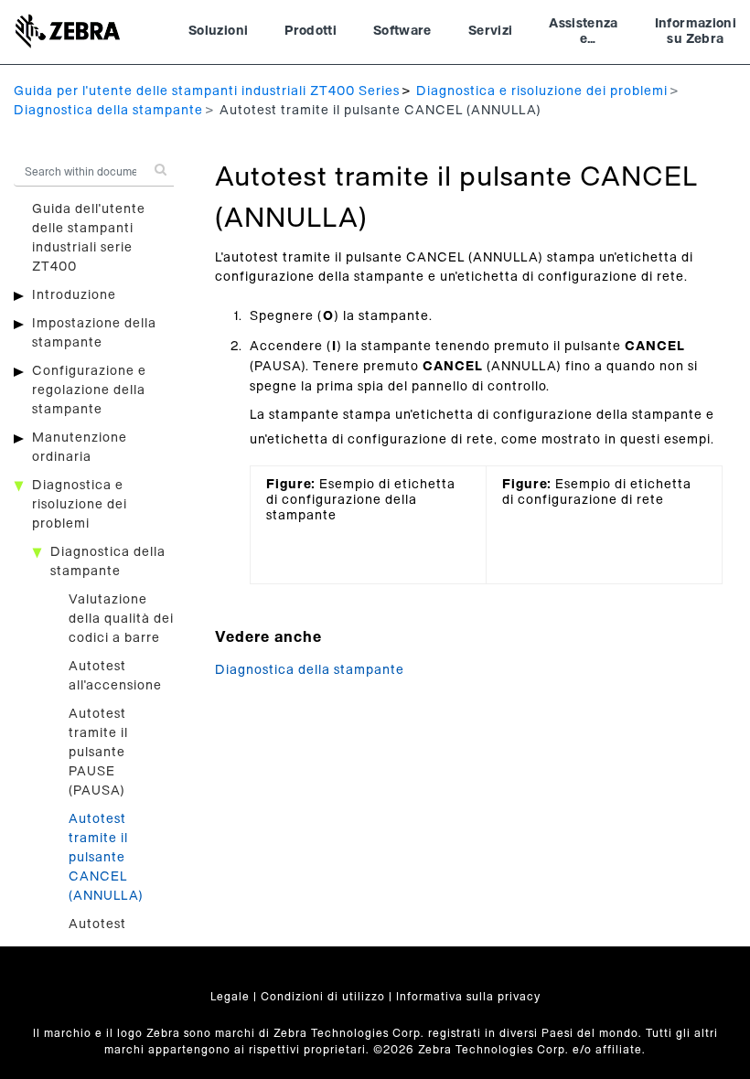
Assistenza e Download (583, 33)
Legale (230, 996)
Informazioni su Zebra (695, 32)
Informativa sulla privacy (468, 996)
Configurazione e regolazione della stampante (89, 390)
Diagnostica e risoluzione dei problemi (542, 91)
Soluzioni (218, 31)
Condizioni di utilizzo (323, 996)
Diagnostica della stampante (108, 110)
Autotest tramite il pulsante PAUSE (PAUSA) (98, 752)
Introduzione (74, 295)
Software (402, 31)
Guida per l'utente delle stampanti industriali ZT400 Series (207, 91)
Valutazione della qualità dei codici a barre (121, 619)
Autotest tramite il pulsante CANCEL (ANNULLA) (106, 858)
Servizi (490, 31)
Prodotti (310, 31)
